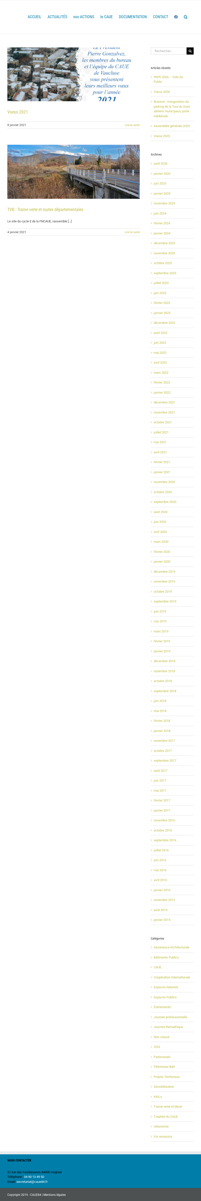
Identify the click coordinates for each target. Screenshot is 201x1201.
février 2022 (162, 382)
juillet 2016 (161, 850)
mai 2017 (160, 790)
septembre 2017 (165, 760)
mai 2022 (160, 353)
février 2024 (162, 223)
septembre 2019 (165, 601)
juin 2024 (160, 213)
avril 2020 (160, 532)
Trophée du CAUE (166, 1116)
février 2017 (162, 800)
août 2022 (160, 333)
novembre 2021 (164, 412)
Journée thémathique (168, 1027)
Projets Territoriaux (167, 1077)
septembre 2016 (165, 840)
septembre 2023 (165, 273)
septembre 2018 (165, 691)
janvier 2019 (162, 651)
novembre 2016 (164, 820)
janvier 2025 (162, 193)
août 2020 (160, 512)
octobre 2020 (163, 492)
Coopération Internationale (172, 977)
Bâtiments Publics (166, 957)
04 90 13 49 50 (34, 1177)
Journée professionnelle (170, 1017)
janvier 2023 (162, 313)
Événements (162, 1007)
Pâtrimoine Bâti (164, 1067)
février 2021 (162, 462)
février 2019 (162, 641)
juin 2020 (160, 522)
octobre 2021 (163, 422)
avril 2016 (160, 880)
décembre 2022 (164, 323)
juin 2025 (160, 183)
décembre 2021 (164, 402)
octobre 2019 (163, 591)
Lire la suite (132, 125)
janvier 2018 (162, 731)
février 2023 (162, 303)
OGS (157, 1047)
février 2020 (162, 552)
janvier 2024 (162, 233)
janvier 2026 (162, 173)
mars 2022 (161, 372)
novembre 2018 (164, 671)
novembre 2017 (164, 741)
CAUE (157, 967)
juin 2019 (160, 611)
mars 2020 (161, 541)
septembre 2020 (165, 502)
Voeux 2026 (162, 92)
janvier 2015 (162, 920)
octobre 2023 (163, 263)
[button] (186, 17)
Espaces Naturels (166, 987)
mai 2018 (160, 711)
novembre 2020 (164, 482)
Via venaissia (163, 1136)
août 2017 (160, 770)
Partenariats (162, 1057)
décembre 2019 (164, 571)
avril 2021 (160, 452)
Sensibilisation (164, 1086)
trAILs (158, 1097)
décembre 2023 (164, 243)
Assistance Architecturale (171, 947)
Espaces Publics (165, 997)
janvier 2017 (162, 810)
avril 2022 (160, 362)
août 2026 (160, 163)
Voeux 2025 (162, 136)
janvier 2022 (162, 392)
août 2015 (160, 910)
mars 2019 (161, 631)
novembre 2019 (164, 581)
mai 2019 (160, 621)
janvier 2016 (162, 890)
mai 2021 (160, 442)
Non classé (161, 1037)
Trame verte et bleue (168, 1106)
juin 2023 (160, 293)
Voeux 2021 (17, 111)
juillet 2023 (161, 283)
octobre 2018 (163, 681)
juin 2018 (160, 701)
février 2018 (162, 721)
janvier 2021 (162, 472)
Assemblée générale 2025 (172, 126)
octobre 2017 (163, 751)
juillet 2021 (161, 432)
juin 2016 (160, 860)
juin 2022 (160, 342)
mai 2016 (160, 870)
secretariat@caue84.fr (32, 1182)
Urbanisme (161, 1126)
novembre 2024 (164, 203)
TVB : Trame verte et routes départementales (45, 209)
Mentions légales (54, 1195)
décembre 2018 (164, 661)
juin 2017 (160, 780)
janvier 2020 (162, 561)
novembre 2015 (164, 900)
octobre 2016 (163, 830)
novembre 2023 (164, 253)
